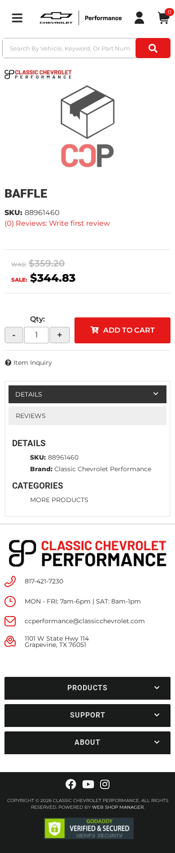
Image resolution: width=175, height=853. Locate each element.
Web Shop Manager (118, 807)
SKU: (13, 212)
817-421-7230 (44, 581)
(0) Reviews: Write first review (57, 223)
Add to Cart (129, 330)
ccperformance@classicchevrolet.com (85, 621)
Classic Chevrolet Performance (102, 469)
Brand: (41, 469)
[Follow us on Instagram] (104, 784)
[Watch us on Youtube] (88, 784)
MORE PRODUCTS (59, 500)
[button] (87, 48)
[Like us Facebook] (71, 784)
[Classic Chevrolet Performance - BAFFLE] (38, 74)
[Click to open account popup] (139, 18)
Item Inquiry (32, 363)
